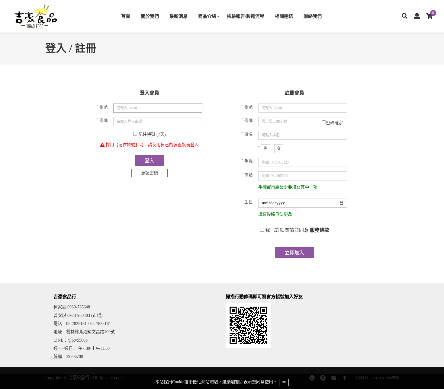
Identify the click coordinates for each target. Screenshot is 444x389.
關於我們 (150, 16)
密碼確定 (334, 122)
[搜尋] (404, 16)
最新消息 (178, 16)
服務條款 (319, 230)
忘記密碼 (149, 173)
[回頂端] (428, 373)
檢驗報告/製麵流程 (245, 16)
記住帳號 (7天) (151, 134)
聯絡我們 (313, 16)
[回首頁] (36, 16)
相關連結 (284, 16)
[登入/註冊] (417, 16)
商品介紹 (207, 16)
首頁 (125, 16)
